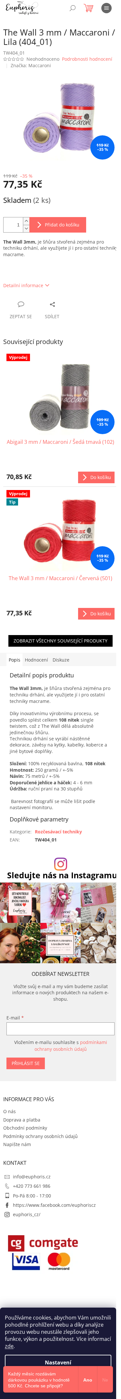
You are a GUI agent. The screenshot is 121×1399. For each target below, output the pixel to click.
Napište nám (17, 1144)
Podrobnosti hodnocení (87, 59)
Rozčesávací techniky (58, 832)
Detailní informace (23, 285)
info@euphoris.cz (32, 1177)
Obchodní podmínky (25, 1128)
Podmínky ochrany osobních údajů (40, 1136)
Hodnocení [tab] (36, 660)
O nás (9, 1111)
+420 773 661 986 (31, 1186)
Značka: (31, 65)
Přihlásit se (26, 1063)
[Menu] (106, 8)
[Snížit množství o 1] (26, 228)
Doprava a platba (21, 1120)
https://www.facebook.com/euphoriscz (54, 1205)
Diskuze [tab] (61, 660)
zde (9, 1346)
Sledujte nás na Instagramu (62, 875)
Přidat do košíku (62, 225)
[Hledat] (72, 8)
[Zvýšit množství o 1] (26, 221)
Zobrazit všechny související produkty (60, 641)
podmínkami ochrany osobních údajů (71, 1045)
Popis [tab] (14, 660)
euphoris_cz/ (26, 1214)
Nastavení (58, 1362)
